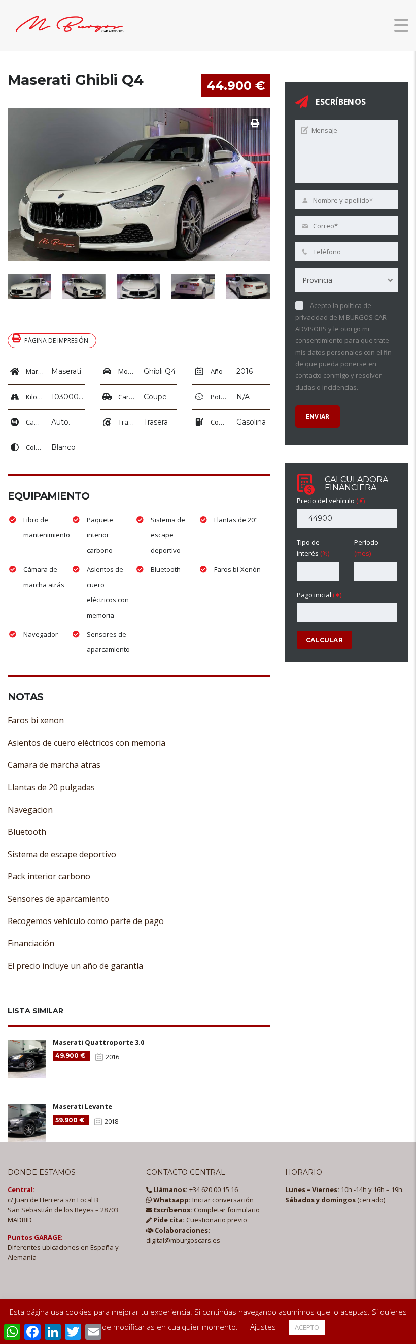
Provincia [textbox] (317, 280)
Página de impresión (56, 340)
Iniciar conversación (203, 1199)
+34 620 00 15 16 (195, 1189)
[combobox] (346, 280)
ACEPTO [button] (307, 1327)
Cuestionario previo (199, 1219)
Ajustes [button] (263, 1327)
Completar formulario (206, 1209)
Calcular (324, 640)
